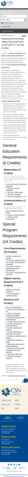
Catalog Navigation (8, 31)
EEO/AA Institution (8, 468)
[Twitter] (14, 465)
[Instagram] (16, 465)
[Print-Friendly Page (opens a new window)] (24, 36)
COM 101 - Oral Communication (16, 214)
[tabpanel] (14, 441)
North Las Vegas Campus (10, 447)
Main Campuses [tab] (7, 417)
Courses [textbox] (4, 16)
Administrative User (22, 468)
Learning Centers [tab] (20, 417)
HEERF (17, 408)
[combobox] (14, 16)
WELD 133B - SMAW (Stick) (15, 354)
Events (17, 404)
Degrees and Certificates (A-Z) (16, 53)
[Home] (7, 3)
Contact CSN (6, 400)
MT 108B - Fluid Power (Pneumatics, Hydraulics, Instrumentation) (13, 268)
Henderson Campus (8, 437)
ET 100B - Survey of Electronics (16, 321)
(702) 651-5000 (5, 433)
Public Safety (15, 468)
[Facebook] (11, 465)
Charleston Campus (8, 426)
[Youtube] (19, 465)
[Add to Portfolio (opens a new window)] (22, 36)
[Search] (25, 20)
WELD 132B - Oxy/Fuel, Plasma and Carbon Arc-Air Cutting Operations (15, 350)
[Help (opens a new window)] (26, 36)
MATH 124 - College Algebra (15, 192)
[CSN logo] (14, 392)
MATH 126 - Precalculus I (14, 194)
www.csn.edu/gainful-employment (16, 64)
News (17, 400)
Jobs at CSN (5, 404)
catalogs (4, 474)
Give (3, 408)
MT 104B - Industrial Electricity (17, 260)
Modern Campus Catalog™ (17, 476)
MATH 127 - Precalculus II (14, 196)
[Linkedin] (8, 465)
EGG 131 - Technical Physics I (14, 307)
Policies (3, 467)
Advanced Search (6, 26)
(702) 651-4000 (5, 454)
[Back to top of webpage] (25, 380)
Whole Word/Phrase (8, 23)
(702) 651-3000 (5, 443)
